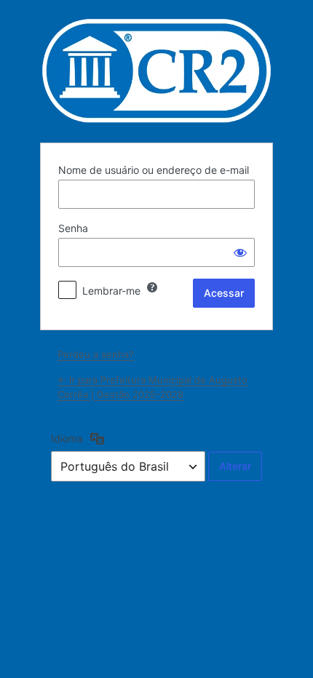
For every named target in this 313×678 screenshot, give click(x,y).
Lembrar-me (111, 290)
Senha (73, 228)
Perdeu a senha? (96, 354)
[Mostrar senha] (240, 252)
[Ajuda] (152, 287)
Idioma (67, 438)
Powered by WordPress (156, 70)
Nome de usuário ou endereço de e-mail (153, 170)
